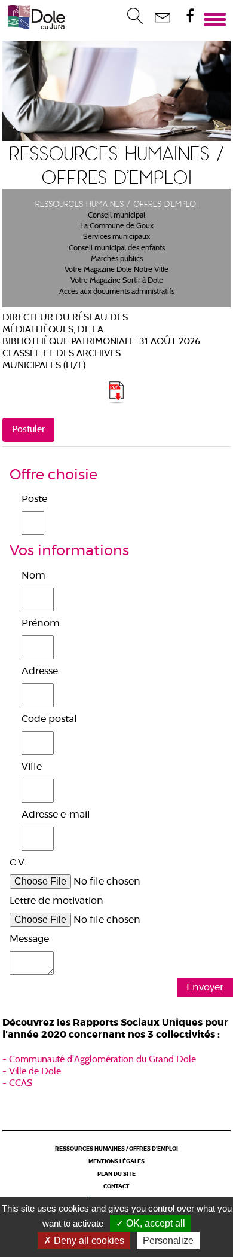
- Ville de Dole (31, 1071)
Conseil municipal (116, 216)
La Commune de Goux (117, 226)
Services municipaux (116, 237)
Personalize (168, 1240)
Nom (33, 575)
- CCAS (17, 1083)
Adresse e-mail (56, 814)
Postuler (28, 430)
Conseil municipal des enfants (117, 248)
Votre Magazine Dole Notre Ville (116, 270)
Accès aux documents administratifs (116, 292)
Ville (32, 767)
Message (29, 939)
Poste (34, 499)
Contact (116, 1186)
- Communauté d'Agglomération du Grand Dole (99, 1060)
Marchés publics (117, 259)
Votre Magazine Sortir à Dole (116, 281)
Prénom (41, 623)
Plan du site (116, 1174)
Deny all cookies (87, 1240)
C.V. (18, 862)
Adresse (40, 671)
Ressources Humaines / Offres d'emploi (116, 1149)
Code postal (49, 719)
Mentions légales (116, 1161)
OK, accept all (154, 1223)
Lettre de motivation (56, 901)
